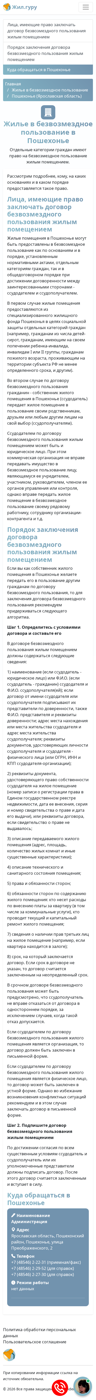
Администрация (29, 1221)
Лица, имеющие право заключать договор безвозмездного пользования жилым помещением (46, 31)
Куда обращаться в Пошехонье (38, 69)
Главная (13, 84)
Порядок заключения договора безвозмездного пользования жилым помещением (45, 53)
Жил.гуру (24, 7)
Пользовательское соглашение (34, 1342)
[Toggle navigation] (86, 7)
